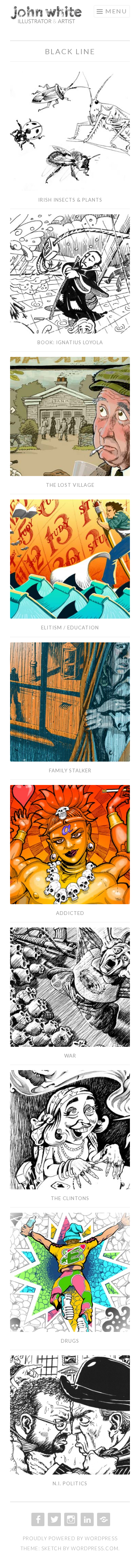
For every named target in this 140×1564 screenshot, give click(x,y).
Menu (116, 10)
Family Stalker (70, 770)
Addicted (70, 913)
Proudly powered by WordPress (70, 1538)
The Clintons (70, 1198)
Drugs (70, 1341)
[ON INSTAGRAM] (70, 1519)
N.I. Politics (70, 1483)
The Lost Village (70, 485)
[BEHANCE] (103, 1519)
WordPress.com (94, 1548)
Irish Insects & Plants (70, 200)
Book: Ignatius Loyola (70, 342)
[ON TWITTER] (53, 1519)
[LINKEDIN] (86, 1519)
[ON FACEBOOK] (37, 1519)
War (70, 1056)
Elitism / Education (70, 628)
